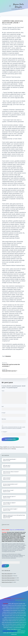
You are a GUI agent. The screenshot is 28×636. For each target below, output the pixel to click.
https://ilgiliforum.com (6, 447)
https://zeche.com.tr (5, 448)
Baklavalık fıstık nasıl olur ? (9, 371)
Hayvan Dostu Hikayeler (18, 5)
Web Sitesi (4, 419)
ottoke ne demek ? (7, 477)
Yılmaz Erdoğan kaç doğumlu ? (9, 502)
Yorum (3, 390)
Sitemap (13, 448)
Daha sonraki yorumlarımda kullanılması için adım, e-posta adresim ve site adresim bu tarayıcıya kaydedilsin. (13, 427)
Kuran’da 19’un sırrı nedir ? (8, 490)
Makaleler (8, 356)
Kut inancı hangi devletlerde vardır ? (10, 484)
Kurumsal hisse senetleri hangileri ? (10, 508)
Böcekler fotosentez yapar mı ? (9, 496)
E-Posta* (3, 412)
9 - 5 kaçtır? (4, 431)
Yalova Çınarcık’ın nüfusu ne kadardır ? (11, 471)
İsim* (3, 406)
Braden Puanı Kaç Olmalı (7, 582)
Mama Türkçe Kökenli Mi (7, 573)
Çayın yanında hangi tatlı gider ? (9, 459)
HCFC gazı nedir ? (6, 465)
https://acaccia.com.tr (18, 447)
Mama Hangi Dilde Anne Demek (8, 577)
